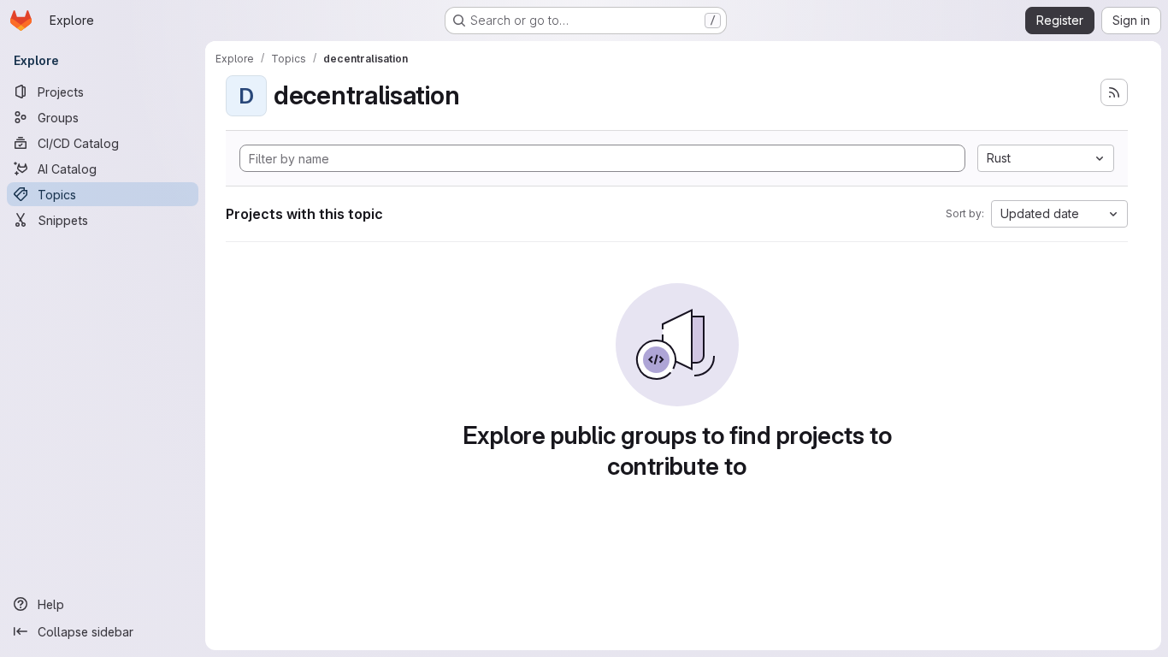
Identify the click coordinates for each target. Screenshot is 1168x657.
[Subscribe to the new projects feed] (1114, 92)
